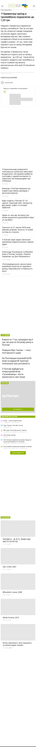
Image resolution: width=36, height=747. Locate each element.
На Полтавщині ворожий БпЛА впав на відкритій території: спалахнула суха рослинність (17, 361)
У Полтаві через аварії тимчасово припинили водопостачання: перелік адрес (18, 242)
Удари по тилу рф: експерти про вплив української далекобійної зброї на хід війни (18, 217)
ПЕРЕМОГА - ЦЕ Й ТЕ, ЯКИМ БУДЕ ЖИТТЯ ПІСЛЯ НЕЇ (17, 540)
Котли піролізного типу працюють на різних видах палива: (17, 644)
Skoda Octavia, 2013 (11, 617)
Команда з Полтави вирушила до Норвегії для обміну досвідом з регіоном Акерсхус (16, 190)
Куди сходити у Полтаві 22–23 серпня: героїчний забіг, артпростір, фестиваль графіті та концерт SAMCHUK (17, 204)
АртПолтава (10, 396)
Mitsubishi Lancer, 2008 (12, 592)
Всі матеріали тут (18, 409)
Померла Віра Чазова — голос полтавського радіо (16, 351)
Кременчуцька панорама (9, 77)
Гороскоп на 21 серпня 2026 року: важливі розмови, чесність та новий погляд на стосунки (17, 229)
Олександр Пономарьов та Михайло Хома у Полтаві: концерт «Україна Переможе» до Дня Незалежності (17, 254)
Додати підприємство (18, 453)
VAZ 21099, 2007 (9, 567)
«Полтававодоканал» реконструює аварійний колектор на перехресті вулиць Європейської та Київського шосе (17, 267)
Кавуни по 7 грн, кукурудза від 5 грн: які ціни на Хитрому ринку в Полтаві (17, 342)
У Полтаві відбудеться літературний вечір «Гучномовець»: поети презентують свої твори (13, 372)
